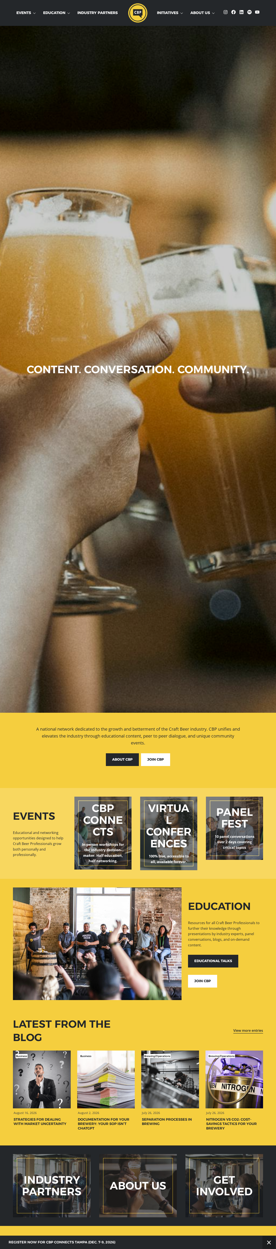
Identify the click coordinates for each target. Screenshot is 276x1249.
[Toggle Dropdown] (35, 13)
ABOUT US (138, 1185)
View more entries (248, 1030)
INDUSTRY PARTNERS (52, 1185)
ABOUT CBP (122, 759)
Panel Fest (234, 817)
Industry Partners (97, 13)
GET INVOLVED (224, 1185)
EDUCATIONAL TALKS (213, 961)
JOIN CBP (155, 759)
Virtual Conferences (168, 826)
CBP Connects (103, 820)
